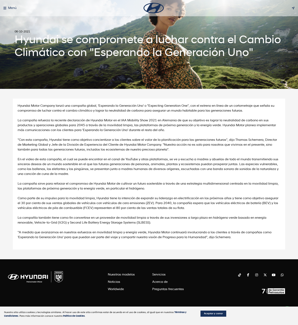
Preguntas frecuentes (168, 289)
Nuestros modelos (121, 274)
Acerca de (160, 282)
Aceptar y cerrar (213, 313)
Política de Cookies (74, 316)
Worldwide (116, 289)
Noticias (114, 282)
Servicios (159, 274)
